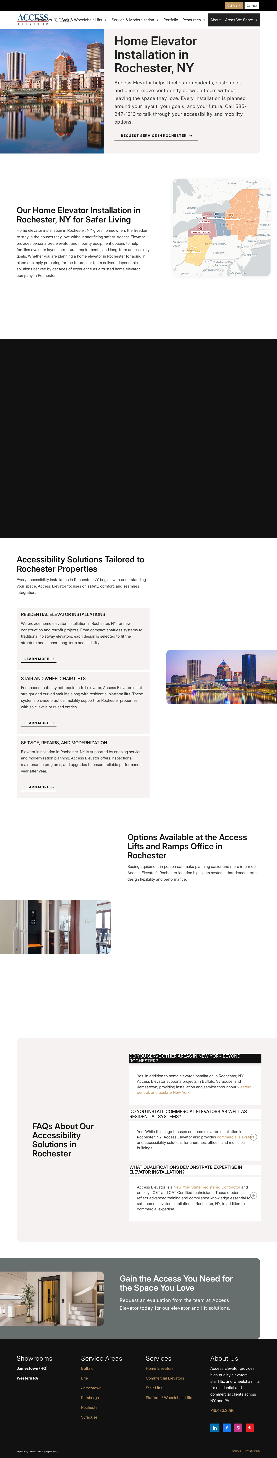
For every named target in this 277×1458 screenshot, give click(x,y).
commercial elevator (235, 1137)
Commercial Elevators (165, 1378)
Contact (252, 5)
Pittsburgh (90, 1397)
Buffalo (87, 1368)
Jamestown (91, 1388)
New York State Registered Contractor (207, 1187)
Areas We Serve (239, 20)
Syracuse (89, 1417)
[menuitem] (234, 5)
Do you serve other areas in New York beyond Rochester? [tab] (184, 1058)
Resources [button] (191, 20)
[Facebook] (227, 1428)
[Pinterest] (250, 1428)
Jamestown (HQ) (32, 1368)
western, (244, 1087)
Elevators (44, 20)
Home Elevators (160, 1368)
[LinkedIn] (214, 1428)
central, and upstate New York (163, 1092)
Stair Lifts (154, 1388)
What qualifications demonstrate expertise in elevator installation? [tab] (185, 1170)
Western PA (27, 1378)
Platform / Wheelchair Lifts (169, 1397)
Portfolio (171, 20)
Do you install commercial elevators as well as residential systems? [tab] (188, 1114)
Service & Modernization (133, 20)
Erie (84, 1378)
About (215, 20)
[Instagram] (238, 1428)
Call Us (232, 5)
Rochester (90, 1407)
